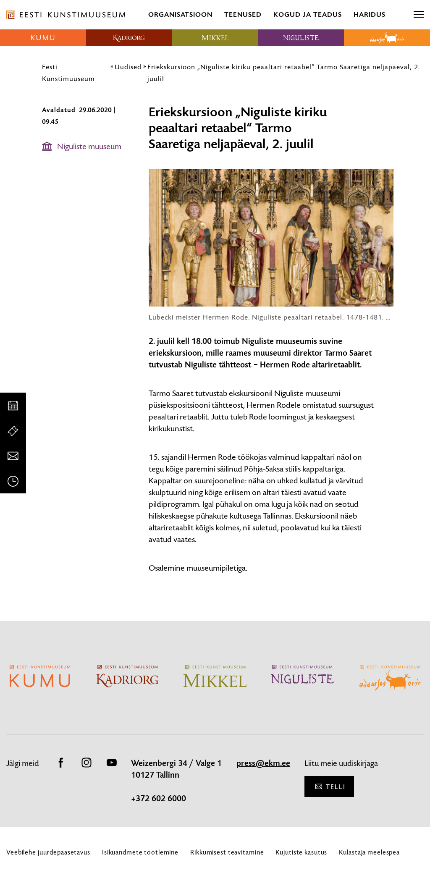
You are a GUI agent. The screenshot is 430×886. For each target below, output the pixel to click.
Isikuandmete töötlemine (140, 852)
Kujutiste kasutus (301, 852)
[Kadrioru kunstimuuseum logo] (129, 37)
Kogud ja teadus (307, 14)
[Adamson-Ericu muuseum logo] (387, 37)
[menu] (419, 15)
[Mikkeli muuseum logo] (215, 37)
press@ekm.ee (263, 763)
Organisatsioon (180, 14)
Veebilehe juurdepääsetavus (48, 852)
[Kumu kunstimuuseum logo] (43, 37)
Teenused (243, 14)
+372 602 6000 (158, 799)
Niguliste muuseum (89, 146)
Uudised (128, 67)
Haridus (369, 14)
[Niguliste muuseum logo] (301, 37)
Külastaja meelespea (369, 852)
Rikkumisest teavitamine (227, 852)
